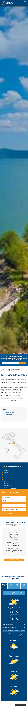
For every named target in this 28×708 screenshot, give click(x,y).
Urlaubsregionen (9, 369)
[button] (14, 505)
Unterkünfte (9, 414)
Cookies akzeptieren (20, 705)
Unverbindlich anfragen (14, 560)
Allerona (6, 472)
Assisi (5, 481)
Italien (2, 369)
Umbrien (17, 369)
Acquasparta (7, 470)
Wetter (7, 416)
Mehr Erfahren (13, 706)
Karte (7, 418)
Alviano (5, 474)
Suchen (23, 363)
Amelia (5, 477)
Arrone (5, 479)
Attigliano (6, 483)
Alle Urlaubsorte (10, 412)
